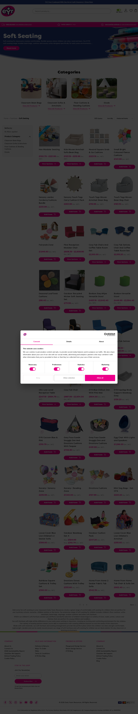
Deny (38, 378)
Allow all (100, 378)
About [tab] (101, 342)
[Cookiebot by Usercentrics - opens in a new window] (105, 334)
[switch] (57, 369)
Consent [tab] (36, 342)
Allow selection (69, 378)
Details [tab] (69, 342)
